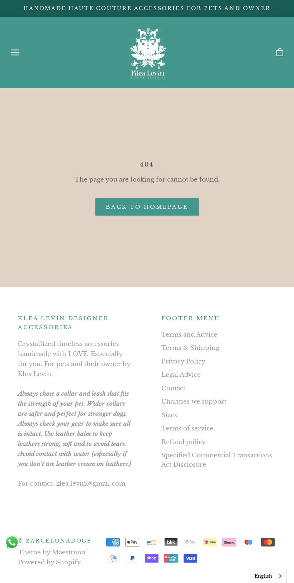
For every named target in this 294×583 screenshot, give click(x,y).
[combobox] (269, 576)
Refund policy (183, 442)
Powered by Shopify (49, 562)
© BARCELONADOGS (54, 541)
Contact (173, 388)
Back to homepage (147, 206)
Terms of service (187, 428)
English (263, 576)
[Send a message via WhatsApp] (12, 542)
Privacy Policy (183, 361)
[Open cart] (279, 52)
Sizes (169, 415)
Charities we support (193, 401)
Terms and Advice (189, 334)
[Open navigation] (15, 52)
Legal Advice (181, 375)
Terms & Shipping (190, 348)
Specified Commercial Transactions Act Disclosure (216, 460)
